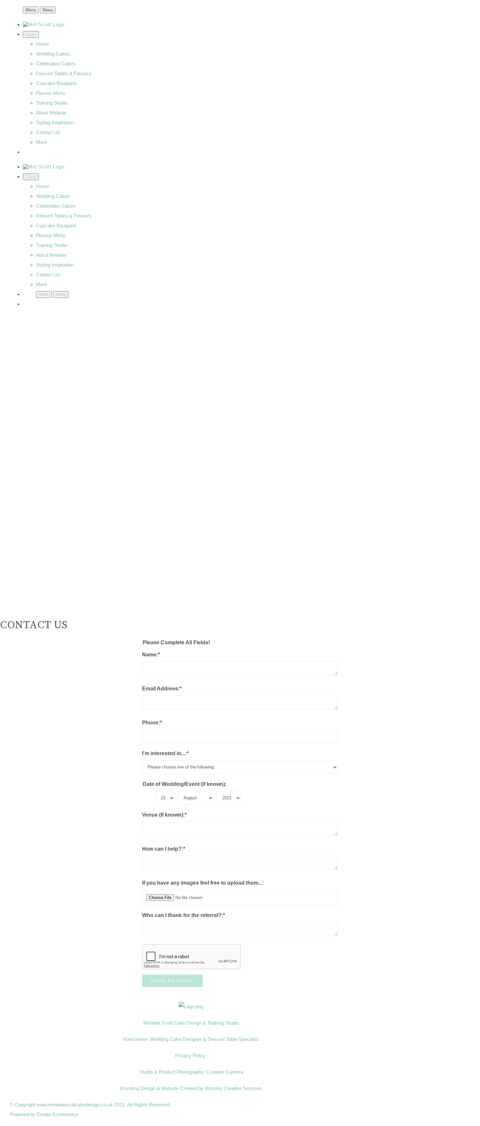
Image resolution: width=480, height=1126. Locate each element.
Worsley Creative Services (233, 1088)
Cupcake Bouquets (56, 83)
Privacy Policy (191, 1055)
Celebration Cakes (55, 63)
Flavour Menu (50, 93)
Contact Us (48, 132)
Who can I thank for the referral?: (183, 915)
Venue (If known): (164, 815)
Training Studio (51, 103)
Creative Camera (224, 1072)
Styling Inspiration (54, 122)
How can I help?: (163, 849)
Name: (151, 654)
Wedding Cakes (53, 54)
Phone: (152, 722)
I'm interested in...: (165, 753)
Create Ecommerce (58, 1114)
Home (42, 44)
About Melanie (51, 112)
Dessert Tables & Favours (63, 73)
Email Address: (162, 688)
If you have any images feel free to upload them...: (203, 883)
